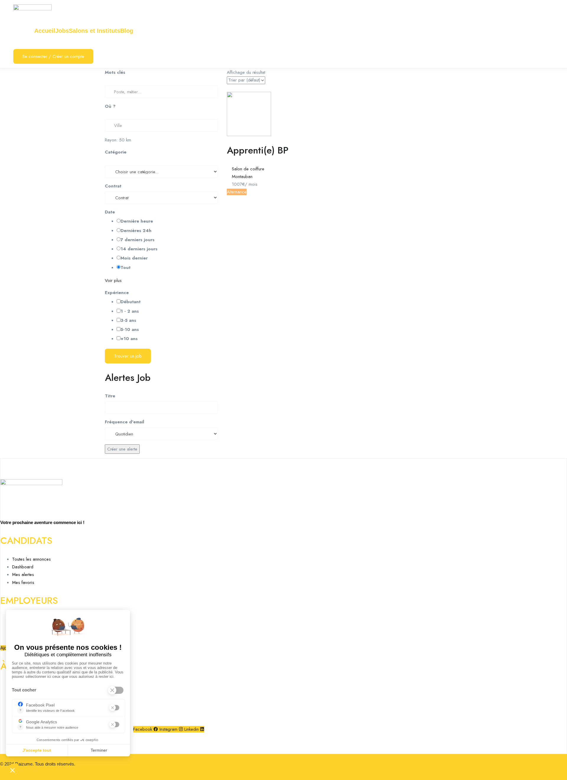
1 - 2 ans (129, 311)
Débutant (130, 301)
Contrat (113, 186)
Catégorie (115, 152)
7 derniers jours (137, 239)
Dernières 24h (135, 230)
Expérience (117, 292)
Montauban (242, 176)
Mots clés (115, 72)
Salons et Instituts (94, 30)
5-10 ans (129, 329)
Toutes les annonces (31, 559)
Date (110, 212)
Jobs (62, 30)
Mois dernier (134, 258)
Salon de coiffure (248, 169)
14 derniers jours (138, 249)
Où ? (110, 106)
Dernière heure (136, 221)
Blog (126, 30)
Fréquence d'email (124, 422)
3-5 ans (128, 320)
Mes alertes (23, 574)
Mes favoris (23, 582)
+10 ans (129, 338)
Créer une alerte (122, 449)
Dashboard (22, 567)
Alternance (237, 192)
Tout (125, 267)
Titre (110, 396)
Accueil (44, 30)
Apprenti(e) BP (258, 150)
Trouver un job (128, 356)
